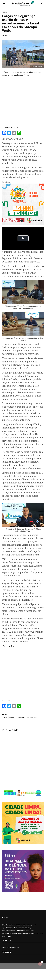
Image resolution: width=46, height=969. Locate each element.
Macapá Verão (32, 717)
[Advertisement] (23, 101)
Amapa (5, 717)
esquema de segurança (17, 717)
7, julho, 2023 (6, 35)
